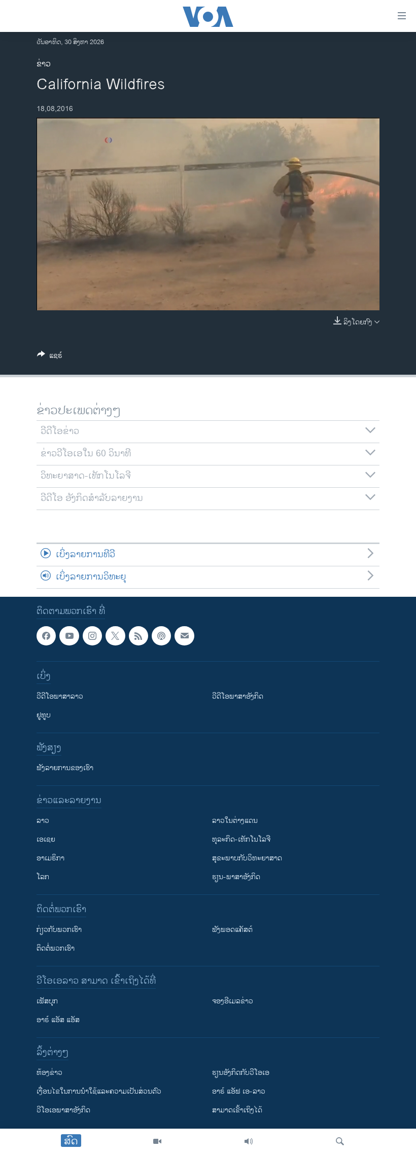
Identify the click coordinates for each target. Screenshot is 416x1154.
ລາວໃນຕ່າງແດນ (235, 820)
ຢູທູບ (44, 715)
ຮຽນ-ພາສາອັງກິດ (236, 877)
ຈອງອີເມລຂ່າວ (232, 1001)
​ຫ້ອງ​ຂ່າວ (49, 1072)
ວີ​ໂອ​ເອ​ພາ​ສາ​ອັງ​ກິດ (63, 1110)
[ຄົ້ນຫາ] (340, 1141)
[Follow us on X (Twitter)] (115, 635)
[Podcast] (161, 635)
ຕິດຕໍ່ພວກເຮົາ (56, 948)
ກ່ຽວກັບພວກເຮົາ (59, 929)
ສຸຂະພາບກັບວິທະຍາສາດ (247, 858)
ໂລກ (43, 877)
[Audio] (248, 1141)
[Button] (49, 357)
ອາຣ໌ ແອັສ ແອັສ (58, 1020)
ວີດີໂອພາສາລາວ (60, 696)
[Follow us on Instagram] (92, 635)
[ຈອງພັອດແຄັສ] (184, 635)
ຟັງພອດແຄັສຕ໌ (232, 929)
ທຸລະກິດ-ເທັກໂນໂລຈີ (241, 839)
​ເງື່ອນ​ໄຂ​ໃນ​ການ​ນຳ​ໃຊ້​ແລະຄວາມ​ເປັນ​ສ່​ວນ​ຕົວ (99, 1091)
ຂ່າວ (44, 64)
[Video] (157, 1141)
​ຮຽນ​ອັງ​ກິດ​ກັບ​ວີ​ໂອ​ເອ (240, 1072)
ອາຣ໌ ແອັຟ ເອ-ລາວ (238, 1091)
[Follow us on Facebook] (46, 635)
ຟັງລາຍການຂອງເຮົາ (65, 768)
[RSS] (138, 635)
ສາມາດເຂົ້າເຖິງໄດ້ (237, 1110)
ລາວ (43, 820)
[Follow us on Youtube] (69, 635)
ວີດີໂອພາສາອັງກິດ (237, 696)
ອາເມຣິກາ (50, 858)
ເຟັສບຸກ (47, 1001)
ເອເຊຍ (46, 839)
